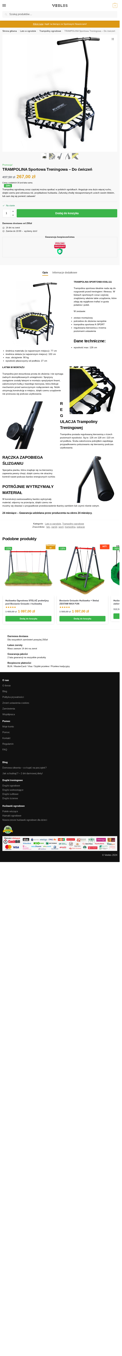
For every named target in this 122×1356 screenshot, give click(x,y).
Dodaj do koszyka (67, 213)
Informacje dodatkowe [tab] (64, 272)
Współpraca (8, 714)
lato (48, 527)
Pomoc (6, 732)
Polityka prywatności (13, 697)
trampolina (70, 527)
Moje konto (8, 726)
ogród (54, 527)
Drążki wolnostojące (12, 790)
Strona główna (9, 31)
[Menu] (7, 5)
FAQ (4, 749)
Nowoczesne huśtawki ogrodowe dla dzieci (24, 820)
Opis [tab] (45, 272)
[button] (114, 5)
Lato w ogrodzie (28, 31)
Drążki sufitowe (10, 794)
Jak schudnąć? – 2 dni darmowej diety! (22, 773)
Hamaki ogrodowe (11, 815)
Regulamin (8, 744)
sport (61, 527)
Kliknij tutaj (38, 24)
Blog (4, 691)
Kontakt (6, 738)
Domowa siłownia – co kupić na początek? (24, 767)
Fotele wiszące (10, 811)
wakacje (81, 527)
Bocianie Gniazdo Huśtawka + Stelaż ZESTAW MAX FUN (79, 602)
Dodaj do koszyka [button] (28, 619)
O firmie (6, 685)
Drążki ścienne (10, 798)
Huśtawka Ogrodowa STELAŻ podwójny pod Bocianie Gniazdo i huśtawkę (27, 602)
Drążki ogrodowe (11, 785)
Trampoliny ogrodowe (50, 31)
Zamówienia (8, 708)
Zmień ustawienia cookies (15, 703)
